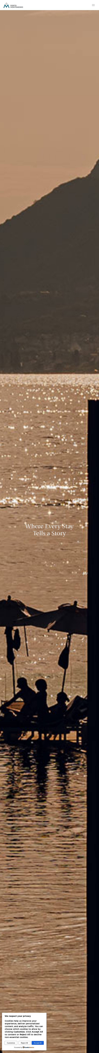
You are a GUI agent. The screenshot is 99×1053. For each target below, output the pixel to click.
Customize (11, 1043)
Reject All (24, 1043)
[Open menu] (93, 5)
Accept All (38, 1043)
